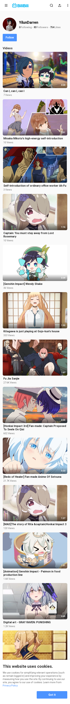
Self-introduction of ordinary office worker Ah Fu (34, 185)
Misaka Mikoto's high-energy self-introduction (33, 138)
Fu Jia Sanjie (11, 378)
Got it (52, 694)
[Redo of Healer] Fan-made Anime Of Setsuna (32, 476)
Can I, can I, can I (13, 91)
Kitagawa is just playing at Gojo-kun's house (31, 331)
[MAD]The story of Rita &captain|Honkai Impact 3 (34, 524)
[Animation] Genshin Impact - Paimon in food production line (31, 573)
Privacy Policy (10, 685)
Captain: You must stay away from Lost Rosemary (28, 235)
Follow (10, 37)
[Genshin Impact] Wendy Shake (22, 284)
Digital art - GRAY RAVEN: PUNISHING (27, 622)
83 (35, 27)
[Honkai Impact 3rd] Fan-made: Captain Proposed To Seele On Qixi (34, 427)
